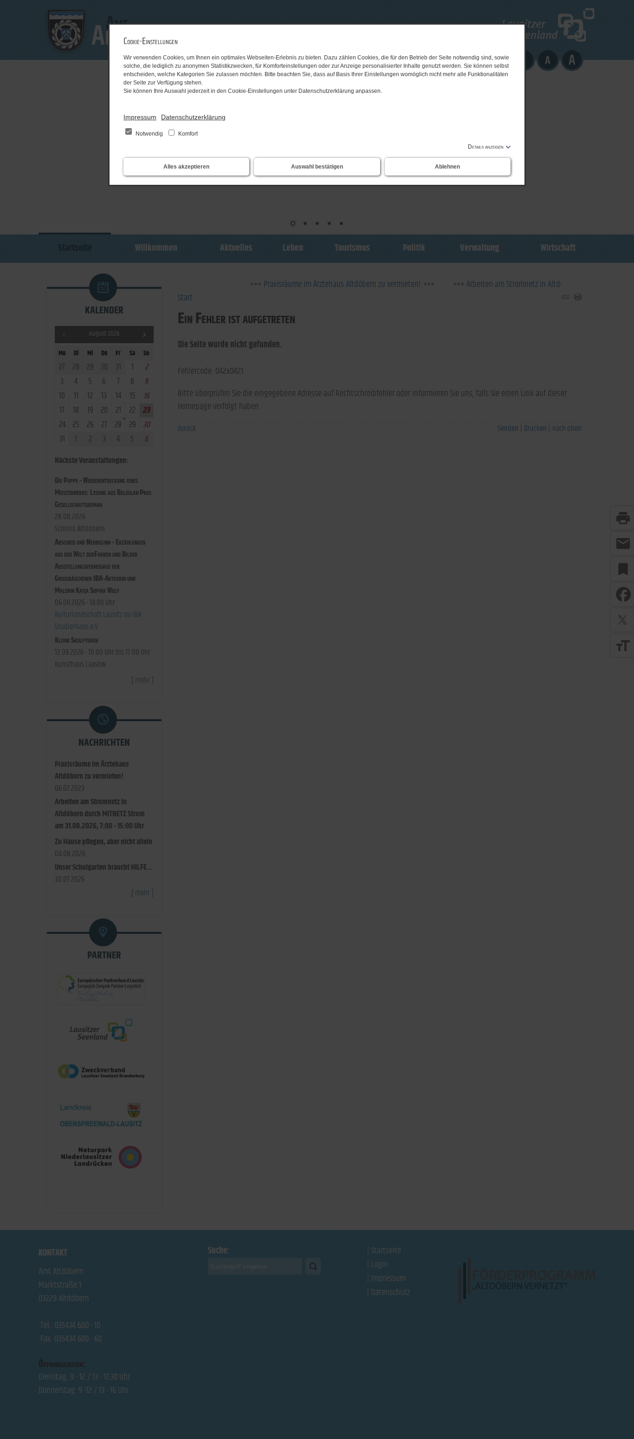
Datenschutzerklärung (193, 117)
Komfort (187, 133)
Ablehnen (447, 166)
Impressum (139, 117)
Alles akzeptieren (186, 166)
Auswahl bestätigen (317, 166)
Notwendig (149, 133)
